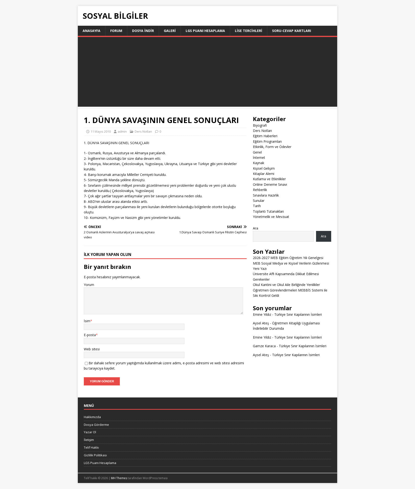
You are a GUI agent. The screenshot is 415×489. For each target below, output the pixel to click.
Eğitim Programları (267, 141)
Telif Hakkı (91, 447)
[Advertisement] (207, 73)
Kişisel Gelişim (264, 168)
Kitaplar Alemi (263, 173)
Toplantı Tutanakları (268, 211)
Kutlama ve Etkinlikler (269, 179)
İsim (87, 321)
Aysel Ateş (261, 323)
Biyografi (260, 125)
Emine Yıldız (262, 314)
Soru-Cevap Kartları (291, 30)
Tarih (257, 206)
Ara (255, 228)
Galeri (170, 30)
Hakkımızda (92, 417)
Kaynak (258, 163)
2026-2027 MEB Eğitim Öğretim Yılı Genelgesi (288, 257)
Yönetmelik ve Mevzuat (271, 216)
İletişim (89, 440)
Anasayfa (91, 30)
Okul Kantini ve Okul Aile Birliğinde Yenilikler (286, 284)
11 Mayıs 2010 (101, 131)
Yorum (89, 284)
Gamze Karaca (264, 346)
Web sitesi (92, 349)
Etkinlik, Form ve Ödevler (272, 146)
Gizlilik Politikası (95, 455)
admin (122, 131)
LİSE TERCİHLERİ (248, 30)
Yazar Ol (90, 432)
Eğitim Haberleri (265, 136)
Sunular (258, 200)
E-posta (90, 335)
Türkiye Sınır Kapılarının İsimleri (298, 314)
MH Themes (119, 478)
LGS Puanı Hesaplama (205, 30)
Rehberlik (260, 189)
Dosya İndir (143, 30)
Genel (257, 152)
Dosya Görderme (96, 424)
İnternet (259, 157)
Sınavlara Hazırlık (266, 195)
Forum (116, 30)
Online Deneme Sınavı (270, 184)
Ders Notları (143, 131)
